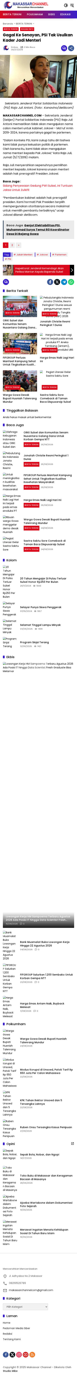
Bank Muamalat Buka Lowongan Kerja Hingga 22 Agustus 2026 (44, 943)
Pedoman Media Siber (16, 1328)
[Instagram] (19, 1354)
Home (6, 1323)
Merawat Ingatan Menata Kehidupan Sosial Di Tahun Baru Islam (44, 1231)
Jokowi (44, 254)
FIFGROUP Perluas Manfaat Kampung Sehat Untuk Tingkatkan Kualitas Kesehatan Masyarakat (20, 361)
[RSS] (32, 1354)
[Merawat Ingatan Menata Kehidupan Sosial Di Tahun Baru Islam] (10, 1233)
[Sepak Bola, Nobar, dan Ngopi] (10, 1156)
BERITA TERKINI (11, 29)
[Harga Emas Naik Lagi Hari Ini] (57, 343)
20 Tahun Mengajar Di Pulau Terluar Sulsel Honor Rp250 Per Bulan (43, 580)
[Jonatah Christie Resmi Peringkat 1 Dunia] (57, 307)
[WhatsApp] (71, 282)
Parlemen (60, 254)
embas (14, 47)
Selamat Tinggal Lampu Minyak (40, 625)
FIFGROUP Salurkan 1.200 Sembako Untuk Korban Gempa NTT (46, 976)
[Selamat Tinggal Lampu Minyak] (10, 626)
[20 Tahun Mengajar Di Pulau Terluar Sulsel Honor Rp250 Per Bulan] (10, 582)
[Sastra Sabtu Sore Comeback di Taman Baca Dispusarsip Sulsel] (57, 381)
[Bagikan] (71, 48)
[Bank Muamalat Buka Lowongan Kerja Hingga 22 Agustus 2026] (10, 945)
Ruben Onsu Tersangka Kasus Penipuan (46, 1127)
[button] (66, 5)
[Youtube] (25, 1354)
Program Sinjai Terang (34, 642)
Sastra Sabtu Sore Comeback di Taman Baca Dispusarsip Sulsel (55, 398)
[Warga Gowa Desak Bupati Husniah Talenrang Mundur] (20, 381)
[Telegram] (64, 282)
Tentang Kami (12, 1339)
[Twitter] (57, 282)
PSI (9, 259)
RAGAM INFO (27, 29)
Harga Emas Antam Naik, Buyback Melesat (42, 1005)
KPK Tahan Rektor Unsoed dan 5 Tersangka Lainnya (41, 1102)
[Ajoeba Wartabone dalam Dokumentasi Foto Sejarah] (10, 1206)
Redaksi (7, 1334)
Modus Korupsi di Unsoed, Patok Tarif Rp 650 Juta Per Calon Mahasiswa (46, 1071)
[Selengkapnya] (72, 1143)
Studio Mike (10, 1371)
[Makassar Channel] (26, 5)
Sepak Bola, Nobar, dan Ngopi (39, 1154)
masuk (22, 417)
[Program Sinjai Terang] (10, 644)
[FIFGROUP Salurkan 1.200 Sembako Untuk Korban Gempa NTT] (10, 978)
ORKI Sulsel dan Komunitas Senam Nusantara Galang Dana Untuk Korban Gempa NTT (20, 324)
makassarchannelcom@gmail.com (31, 1290)
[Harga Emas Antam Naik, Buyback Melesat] (10, 1007)
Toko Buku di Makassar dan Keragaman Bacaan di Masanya (46, 1177)
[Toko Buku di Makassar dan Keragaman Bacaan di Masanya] (10, 1179)
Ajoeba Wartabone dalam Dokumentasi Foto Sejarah (46, 1204)
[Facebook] (50, 282)
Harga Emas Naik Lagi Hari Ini (57, 359)
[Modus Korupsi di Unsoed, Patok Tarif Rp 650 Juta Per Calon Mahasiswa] (10, 1073)
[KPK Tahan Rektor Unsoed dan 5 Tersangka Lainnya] (10, 1104)
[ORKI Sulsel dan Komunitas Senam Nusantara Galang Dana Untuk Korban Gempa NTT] (20, 306)
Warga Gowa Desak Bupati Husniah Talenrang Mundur (20, 398)
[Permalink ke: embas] (7, 48)
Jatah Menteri (24, 254)
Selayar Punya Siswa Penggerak (40, 607)
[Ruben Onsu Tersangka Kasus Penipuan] (10, 1128)
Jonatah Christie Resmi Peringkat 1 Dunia (55, 323)
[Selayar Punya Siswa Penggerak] (10, 609)
